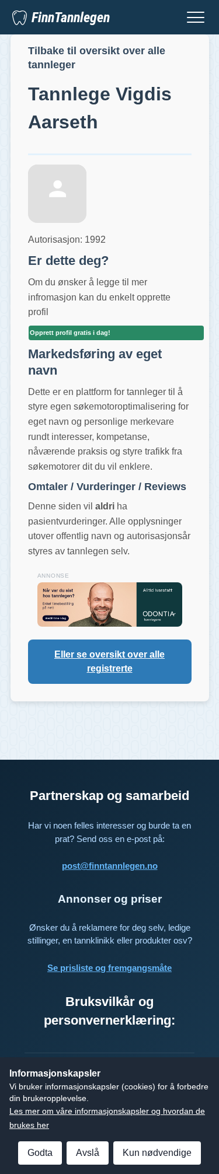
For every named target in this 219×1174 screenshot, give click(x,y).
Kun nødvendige (157, 1153)
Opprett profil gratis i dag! (70, 332)
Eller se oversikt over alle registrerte (109, 661)
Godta (40, 1153)
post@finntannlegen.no (110, 866)
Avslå (87, 1153)
